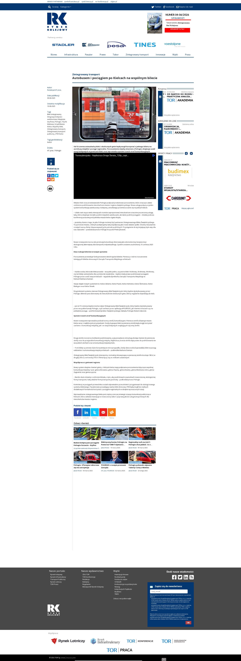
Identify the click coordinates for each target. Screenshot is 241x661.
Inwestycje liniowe (121, 617)
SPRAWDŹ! (178, 18)
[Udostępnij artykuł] (52, 190)
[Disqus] (115, 533)
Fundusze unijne (121, 622)
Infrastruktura (71, 54)
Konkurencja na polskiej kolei (126, 627)
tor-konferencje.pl (101, 2)
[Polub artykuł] (49, 190)
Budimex (118, 634)
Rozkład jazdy (120, 619)
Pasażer (89, 54)
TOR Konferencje (88, 619)
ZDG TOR (85, 617)
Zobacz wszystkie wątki (122, 641)
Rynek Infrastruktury (58, 619)
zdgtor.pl (113, 2)
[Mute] (90, 211)
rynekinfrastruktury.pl (71, 2)
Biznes (54, 54)
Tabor (116, 54)
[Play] (77, 211)
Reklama (85, 624)
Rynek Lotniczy (56, 624)
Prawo (103, 54)
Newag (117, 629)
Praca (187, 54)
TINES (117, 637)
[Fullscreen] (153, 211)
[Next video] (83, 211)
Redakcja (85, 622)
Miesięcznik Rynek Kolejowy (93, 629)
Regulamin (86, 627)
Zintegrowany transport (137, 54)
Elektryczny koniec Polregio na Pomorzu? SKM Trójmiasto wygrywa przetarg (114, 459)
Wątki (175, 54)
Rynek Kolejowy (56, 617)
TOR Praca (54, 627)
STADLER (118, 624)
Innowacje (160, 54)
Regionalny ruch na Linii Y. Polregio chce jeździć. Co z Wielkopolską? (140, 459)
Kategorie (65, 6)
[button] (75, 129)
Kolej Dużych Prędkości (123, 632)
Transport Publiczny (58, 622)
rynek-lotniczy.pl (87, 2)
